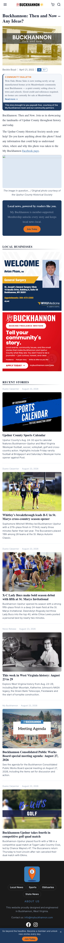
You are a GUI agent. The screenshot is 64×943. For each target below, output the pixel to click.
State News (32, 894)
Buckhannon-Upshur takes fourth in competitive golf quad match (26, 834)
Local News (16, 887)
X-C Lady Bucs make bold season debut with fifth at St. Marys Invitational (28, 597)
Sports (32, 887)
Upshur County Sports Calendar (24, 435)
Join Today (29, 939)
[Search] (58, 4)
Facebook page (30, 151)
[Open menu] (5, 4)
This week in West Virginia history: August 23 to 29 (31, 677)
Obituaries (48, 887)
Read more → (11, 99)
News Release (9, 629)
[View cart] (52, 4)
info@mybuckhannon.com (38, 917)
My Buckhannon (10, 705)
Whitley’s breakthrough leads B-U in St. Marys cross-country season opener (29, 517)
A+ (44, 69)
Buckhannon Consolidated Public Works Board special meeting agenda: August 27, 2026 (30, 756)
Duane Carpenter (10, 389)
